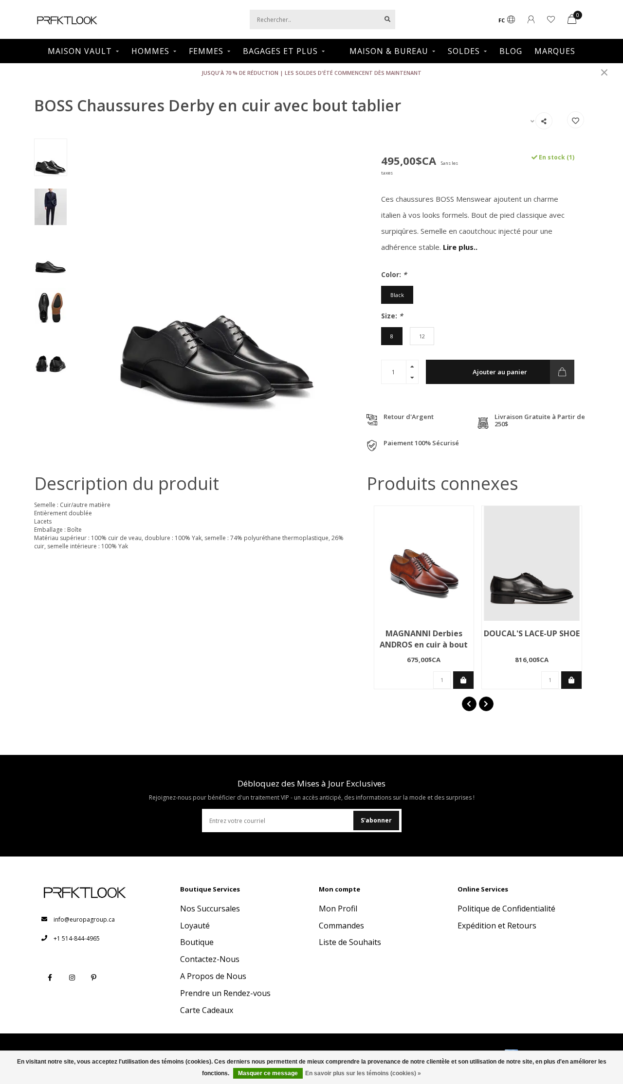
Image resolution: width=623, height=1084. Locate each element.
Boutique (197, 942)
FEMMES (206, 51)
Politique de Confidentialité (506, 908)
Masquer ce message (268, 1073)
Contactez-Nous (209, 959)
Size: (392, 315)
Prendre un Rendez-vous (225, 993)
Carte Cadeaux (206, 1010)
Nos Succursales (210, 908)
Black (397, 294)
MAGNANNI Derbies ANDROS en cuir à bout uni (424, 644)
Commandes (341, 925)
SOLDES (464, 51)
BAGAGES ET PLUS (280, 51)
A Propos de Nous (213, 976)
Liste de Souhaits (350, 942)
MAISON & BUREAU (388, 51)
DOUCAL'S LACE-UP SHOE (532, 633)
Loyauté (195, 925)
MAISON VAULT (80, 51)
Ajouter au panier (500, 371)
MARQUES (554, 51)
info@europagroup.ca (84, 919)
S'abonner (376, 820)
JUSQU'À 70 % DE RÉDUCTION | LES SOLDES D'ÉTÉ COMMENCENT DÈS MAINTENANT (311, 72)
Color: (394, 274)
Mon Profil (338, 908)
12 (422, 336)
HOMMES (150, 51)
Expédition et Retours (497, 925)
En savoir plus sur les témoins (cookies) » (363, 1073)
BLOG (510, 51)
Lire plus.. (460, 247)
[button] (469, 704)
